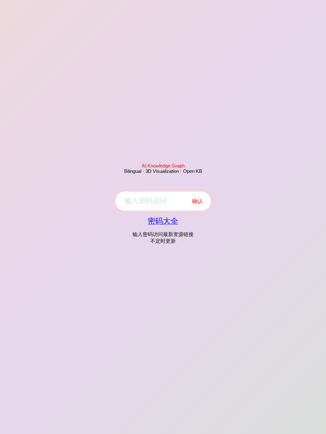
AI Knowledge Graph (163, 165)
